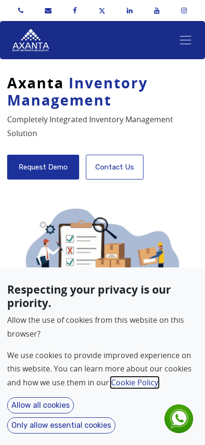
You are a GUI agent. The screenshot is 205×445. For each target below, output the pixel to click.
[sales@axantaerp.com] (48, 10)
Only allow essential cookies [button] (61, 425)
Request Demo (43, 167)
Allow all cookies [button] (40, 405)
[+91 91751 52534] (20, 10)
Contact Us (114, 167)
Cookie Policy (134, 382)
